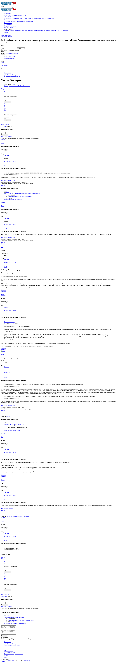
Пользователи (8, 24)
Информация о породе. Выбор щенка (15, 623)
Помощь (6, 655)
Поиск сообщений (20, 15)
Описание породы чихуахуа (12, 30)
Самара (6, 307)
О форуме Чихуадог (27, 30)
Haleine (3, 295)
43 (5, 106)
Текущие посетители (10, 26)
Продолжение (5, 124)
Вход (2, 62)
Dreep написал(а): (9, 322)
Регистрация (4, 65)
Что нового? (7, 16)
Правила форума (38, 30)
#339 (5, 267)
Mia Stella (3, 348)
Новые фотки (19, 18)
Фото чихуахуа (8, 20)
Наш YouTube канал (62, 30)
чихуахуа (27, 660)
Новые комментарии (18, 21)
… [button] (5, 93)
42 (5, 105)
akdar (2, 143)
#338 (5, 228)
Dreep (2, 247)
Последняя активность (48, 18)
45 (5, 110)
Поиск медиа (29, 21)
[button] (2, 6)
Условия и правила (9, 652)
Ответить (3, 185)
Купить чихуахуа (9, 27)
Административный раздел (12, 430)
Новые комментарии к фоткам (32, 18)
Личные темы (8, 23)
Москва (6, 155)
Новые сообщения (9, 15)
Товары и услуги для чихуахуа (13, 199)
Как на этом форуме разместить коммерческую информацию (22, 193)
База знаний (7, 13)
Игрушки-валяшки (7, 508)
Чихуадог (11, 660)
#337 (5, 165)
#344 (5, 540)
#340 (5, 314)
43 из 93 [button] (9, 126)
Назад (2, 89)
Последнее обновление (17, 86)
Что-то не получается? (49, 30)
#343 (5, 499)
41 (5, 103)
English (6, 32)
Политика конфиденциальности (13, 654)
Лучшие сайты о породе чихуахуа (14, 617)
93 (5, 121)
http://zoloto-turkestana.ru (8, 180)
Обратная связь (8, 651)
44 (5, 108)
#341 (5, 377)
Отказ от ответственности (14, 424)
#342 (5, 456)
